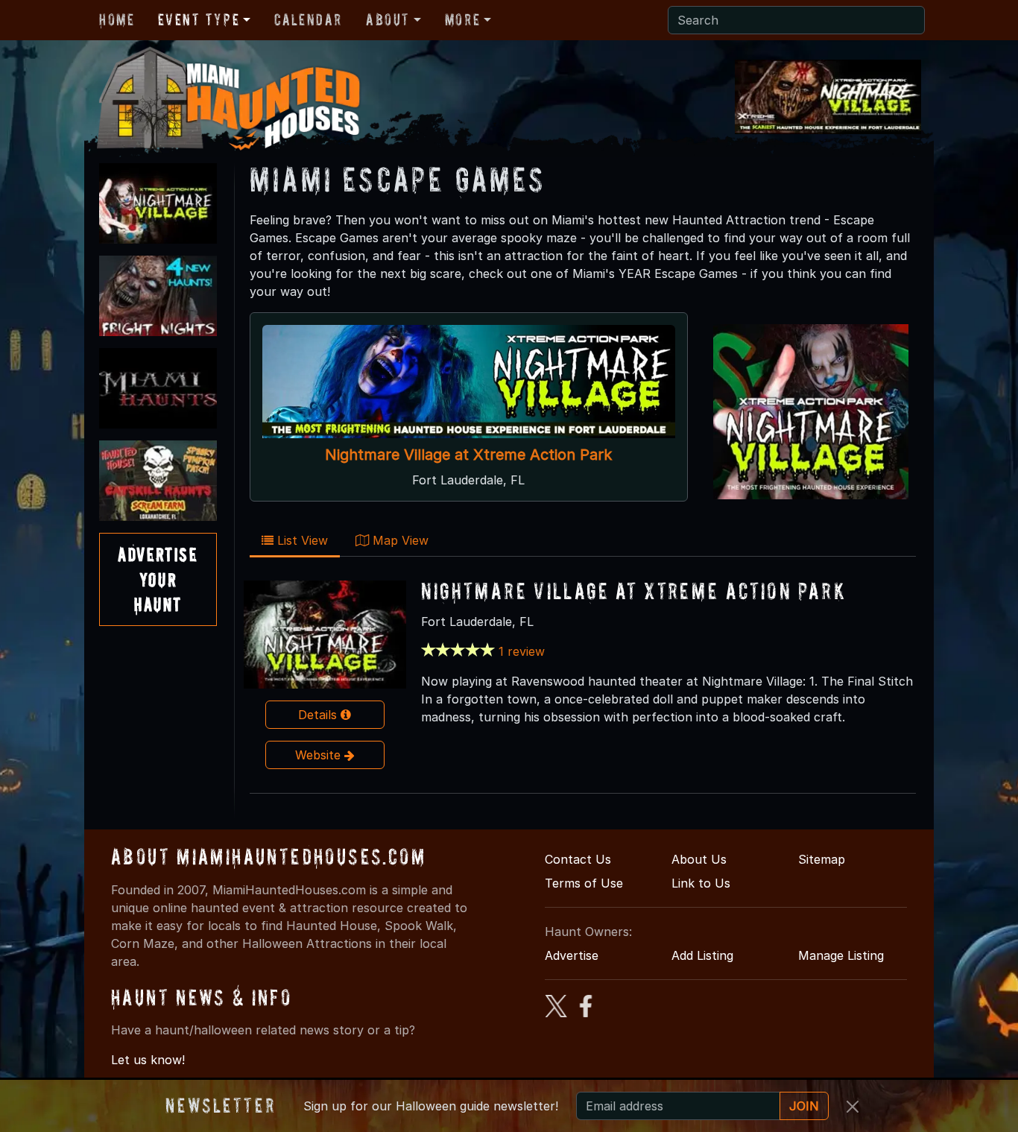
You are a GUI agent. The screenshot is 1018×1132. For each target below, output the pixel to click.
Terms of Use (584, 883)
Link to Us (700, 883)
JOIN (804, 1105)
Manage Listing (841, 955)
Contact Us (578, 859)
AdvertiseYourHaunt (157, 579)
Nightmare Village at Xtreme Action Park (468, 455)
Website (319, 754)
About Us (699, 859)
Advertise (571, 955)
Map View (399, 540)
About (388, 19)
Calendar (308, 19)
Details (319, 714)
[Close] (852, 1107)
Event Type (198, 19)
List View (301, 540)
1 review (522, 651)
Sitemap (821, 859)
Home (116, 19)
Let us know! (148, 1059)
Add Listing (702, 955)
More (462, 19)
